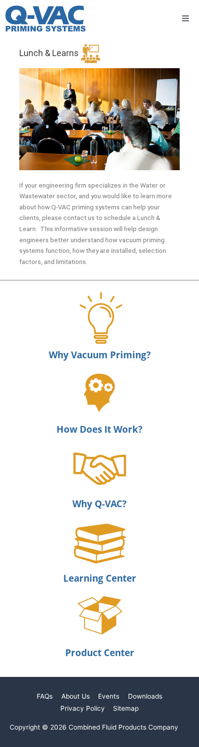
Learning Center (99, 578)
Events (108, 696)
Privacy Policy (82, 708)
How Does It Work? (99, 429)
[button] (185, 18)
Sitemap (126, 708)
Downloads (145, 696)
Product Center (99, 652)
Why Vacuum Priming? (100, 355)
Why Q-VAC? (99, 504)
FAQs (45, 696)
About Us (75, 696)
